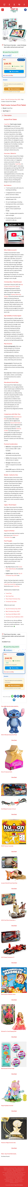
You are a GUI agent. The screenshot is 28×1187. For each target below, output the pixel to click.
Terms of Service (19, 1179)
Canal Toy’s (7, 124)
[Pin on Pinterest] (23, 696)
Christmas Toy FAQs (9, 1169)
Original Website (9, 1179)
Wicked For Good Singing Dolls (8, 1031)
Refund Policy (19, 1181)
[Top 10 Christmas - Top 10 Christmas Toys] (14, 9)
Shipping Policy (14, 1182)
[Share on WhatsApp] (12, 696)
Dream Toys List (21, 1172)
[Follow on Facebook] (25, 9)
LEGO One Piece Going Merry (8, 920)
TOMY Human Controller (7, 846)
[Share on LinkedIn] (14, 700)
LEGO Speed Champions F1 (7, 957)
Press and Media (19, 1169)
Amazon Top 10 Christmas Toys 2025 (13, 1175)
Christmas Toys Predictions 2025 (14, 616)
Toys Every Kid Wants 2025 (13, 614)
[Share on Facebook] (15, 696)
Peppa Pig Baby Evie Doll (7, 1105)
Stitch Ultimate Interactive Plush (9, 734)
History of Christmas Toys (14, 1171)
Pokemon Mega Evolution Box (8, 1142)
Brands (6, 1167)
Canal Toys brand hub (10, 584)
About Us (19, 1178)
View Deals (14, 740)
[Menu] (2, 9)
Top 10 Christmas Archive (9, 1172)
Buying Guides (12, 1167)
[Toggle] (2, 115)
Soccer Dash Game (15, 422)
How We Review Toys (18, 1170)
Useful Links (20, 1167)
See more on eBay (8, 75)
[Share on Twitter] (18, 696)
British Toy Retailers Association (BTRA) (14, 1174)
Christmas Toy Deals (11, 601)
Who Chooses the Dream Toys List (14, 1173)
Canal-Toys (9, 593)
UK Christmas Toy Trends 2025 (14, 1177)
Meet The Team (8, 1170)
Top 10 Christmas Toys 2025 (12, 99)
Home (2, 99)
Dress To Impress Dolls (6, 771)
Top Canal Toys (10, 596)
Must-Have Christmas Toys (13, 598)
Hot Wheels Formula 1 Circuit (8, 809)
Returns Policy (9, 1181)
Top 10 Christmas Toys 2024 (13, 608)
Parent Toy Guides (11, 1178)
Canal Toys (18, 164)
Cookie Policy (18, 1180)
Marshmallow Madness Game (8, 994)
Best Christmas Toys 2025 (13, 611)
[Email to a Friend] (21, 696)
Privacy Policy (10, 1180)
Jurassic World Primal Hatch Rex (9, 883)
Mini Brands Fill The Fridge (7, 1068)
